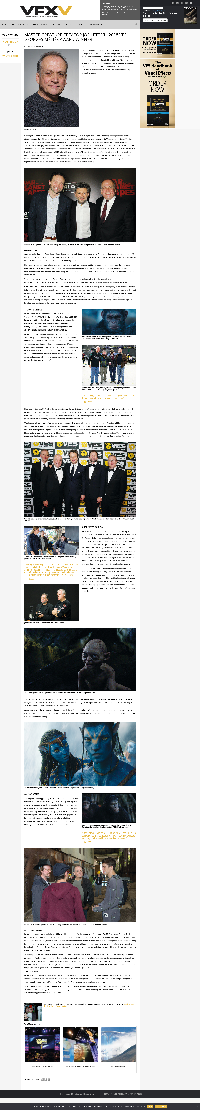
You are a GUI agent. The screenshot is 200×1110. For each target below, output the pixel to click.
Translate (161, 11)
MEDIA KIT (81, 24)
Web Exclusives (20, 24)
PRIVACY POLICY (136, 1094)
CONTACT (108, 1094)
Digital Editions (41, 24)
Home (5, 24)
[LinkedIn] (186, 2)
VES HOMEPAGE (97, 24)
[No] (197, 1106)
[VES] (173, 2)
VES (115, 1094)
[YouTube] (191, 2)
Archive (57, 24)
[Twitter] (177, 2)
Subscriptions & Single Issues (155, 20)
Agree (150, 1106)
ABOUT (69, 24)
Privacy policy (161, 1106)
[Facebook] (182, 2)
